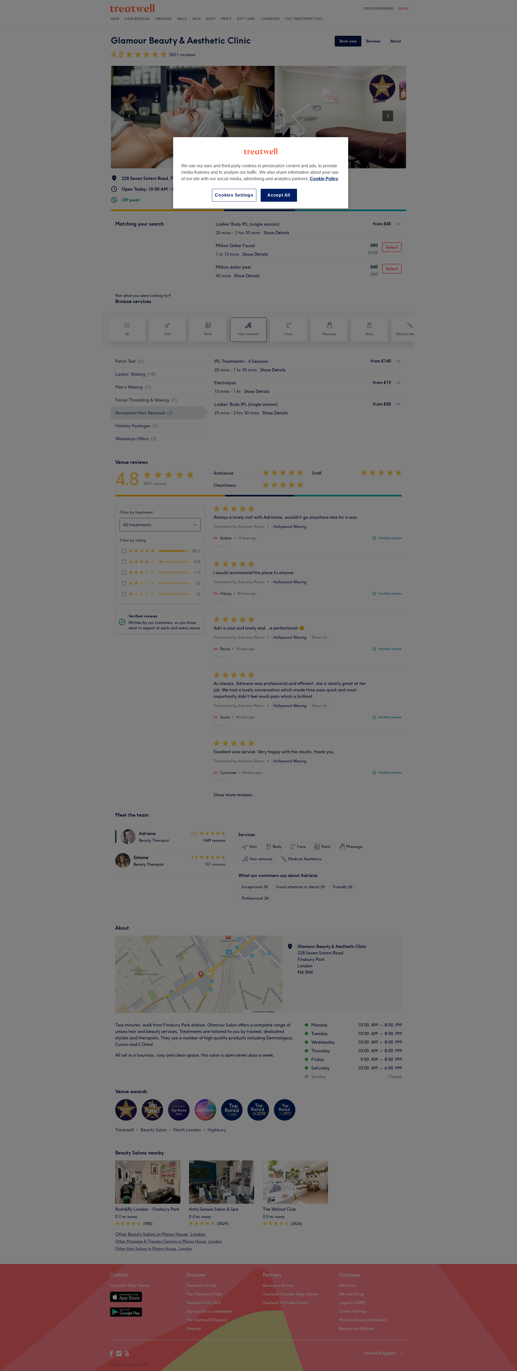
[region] (260, 172)
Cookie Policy (324, 178)
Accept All (278, 195)
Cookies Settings (234, 195)
